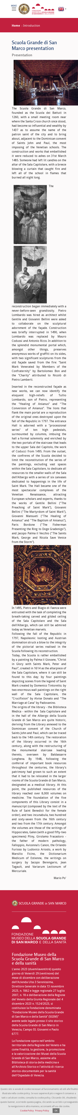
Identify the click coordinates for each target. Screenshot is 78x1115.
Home (16, 25)
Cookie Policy (27, 1110)
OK (56, 1110)
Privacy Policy (42, 1110)
